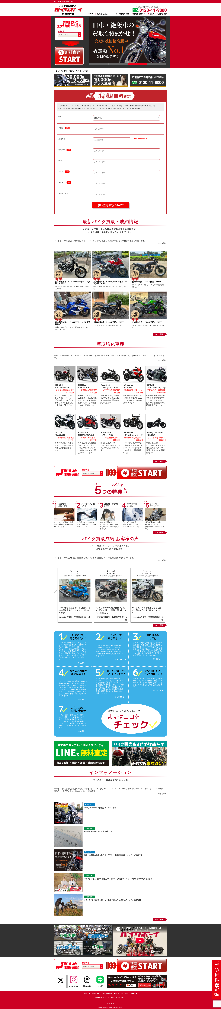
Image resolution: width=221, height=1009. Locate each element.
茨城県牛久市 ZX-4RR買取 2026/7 (147, 322)
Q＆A (152, 14)
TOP (91, 14)
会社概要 (97, 997)
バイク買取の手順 (122, 14)
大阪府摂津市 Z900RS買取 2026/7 (108, 322)
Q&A (126, 993)
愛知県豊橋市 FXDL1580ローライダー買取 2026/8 (72, 283)
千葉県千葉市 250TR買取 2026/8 (146, 282)
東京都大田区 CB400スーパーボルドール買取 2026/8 (110, 283)
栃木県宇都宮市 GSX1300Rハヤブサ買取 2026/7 (73, 323)
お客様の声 (162, 14)
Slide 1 (99, 64)
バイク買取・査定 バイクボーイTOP (73, 71)
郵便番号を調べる (140, 138)
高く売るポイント (104, 14)
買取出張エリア (139, 14)
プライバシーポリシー (109, 997)
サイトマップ (122, 997)
